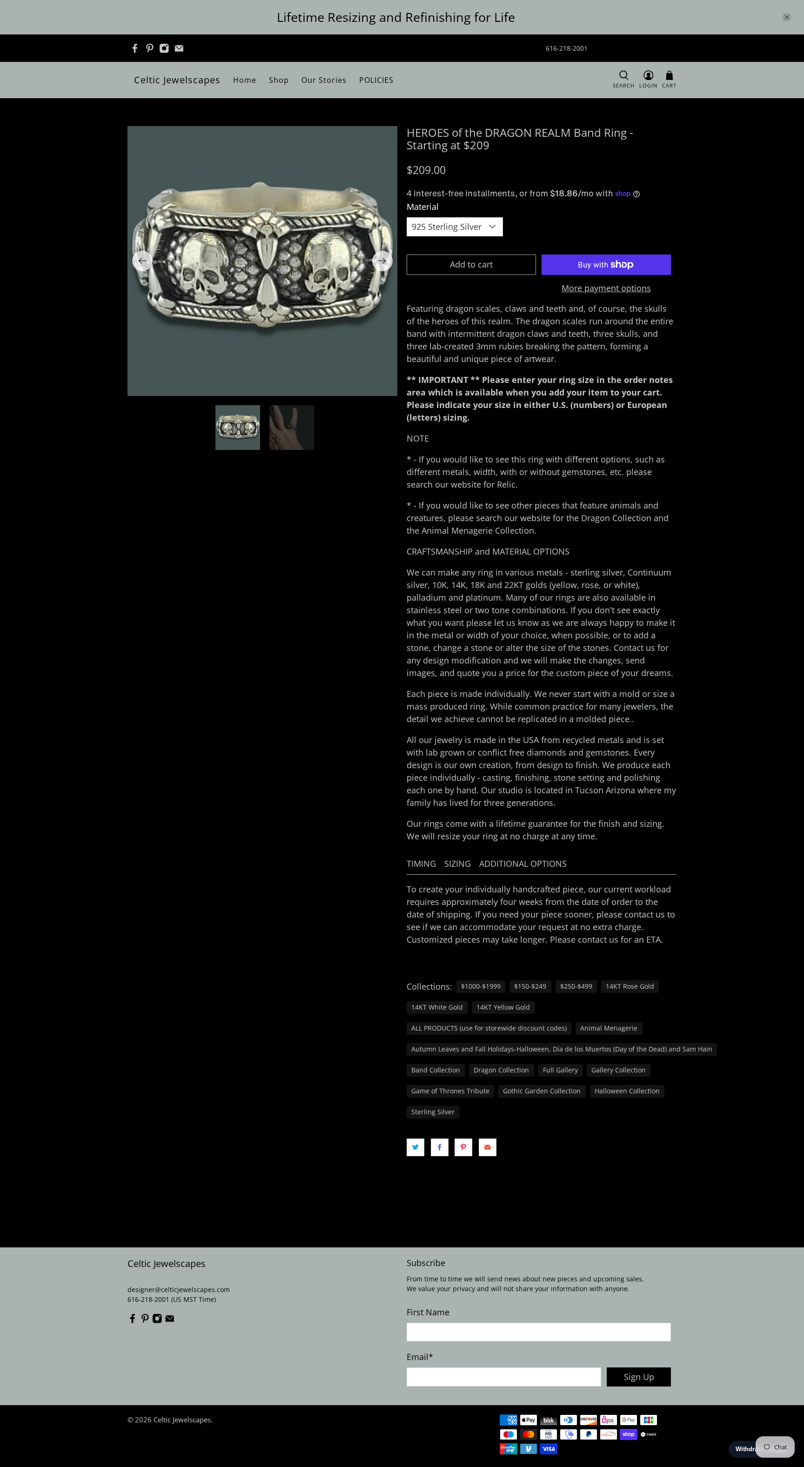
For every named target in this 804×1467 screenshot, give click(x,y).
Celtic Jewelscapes (177, 80)
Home (244, 80)
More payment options (606, 288)
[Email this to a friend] (487, 1147)
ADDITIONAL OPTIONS (523, 863)
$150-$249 (530, 986)
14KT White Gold (437, 1007)
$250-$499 (576, 986)
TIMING (421, 863)
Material (423, 206)
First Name (428, 1312)
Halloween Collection (627, 1091)
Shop (279, 80)
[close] (786, 17)
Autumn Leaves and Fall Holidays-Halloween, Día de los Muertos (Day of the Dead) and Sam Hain (561, 1049)
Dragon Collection (501, 1070)
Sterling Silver (433, 1112)
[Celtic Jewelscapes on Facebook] (135, 48)
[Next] (382, 261)
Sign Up (639, 1376)
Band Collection (435, 1070)
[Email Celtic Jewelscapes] (179, 48)
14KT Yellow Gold (503, 1007)
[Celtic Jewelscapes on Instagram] (164, 48)
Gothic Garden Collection (542, 1091)
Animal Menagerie (608, 1028)
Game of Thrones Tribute (450, 1091)
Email (420, 1356)
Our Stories (324, 80)
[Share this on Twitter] (415, 1147)
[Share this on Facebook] (440, 1147)
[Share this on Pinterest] (463, 1147)
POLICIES (376, 80)
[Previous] (142, 261)
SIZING (457, 863)
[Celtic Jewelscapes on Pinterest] (150, 48)
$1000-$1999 (481, 986)
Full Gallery (560, 1070)
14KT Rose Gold (630, 986)
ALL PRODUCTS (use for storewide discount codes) (489, 1028)
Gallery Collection (618, 1070)
